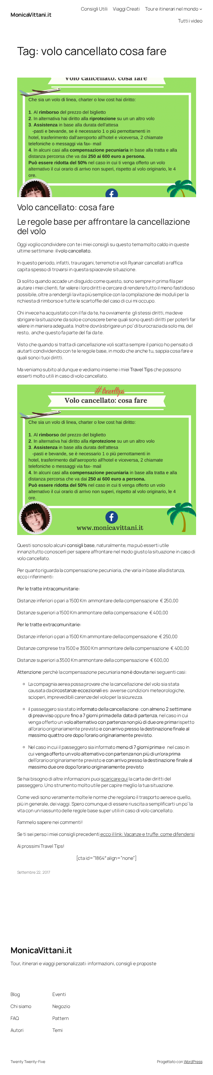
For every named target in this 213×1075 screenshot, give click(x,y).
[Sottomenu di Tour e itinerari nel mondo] (200, 9)
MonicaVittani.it (31, 14)
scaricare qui (114, 779)
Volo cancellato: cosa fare (65, 207)
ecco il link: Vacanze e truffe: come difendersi (147, 834)
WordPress (193, 1061)
